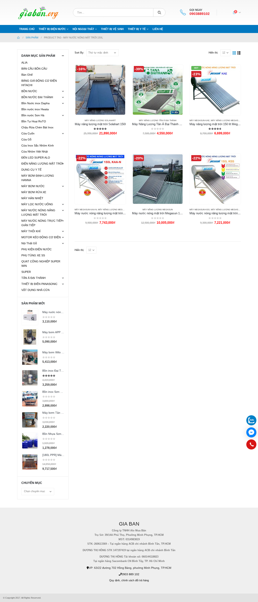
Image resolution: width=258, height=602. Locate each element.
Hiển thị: (213, 52)
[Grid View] (234, 53)
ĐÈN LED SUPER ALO (35, 157)
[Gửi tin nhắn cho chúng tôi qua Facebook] (251, 432)
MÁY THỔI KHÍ (31, 231)
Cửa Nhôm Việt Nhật (34, 151)
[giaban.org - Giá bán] (38, 12)
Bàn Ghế (27, 74)
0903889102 (199, 13)
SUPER (26, 271)
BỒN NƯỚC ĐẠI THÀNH (37, 97)
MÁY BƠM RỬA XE (33, 192)
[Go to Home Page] (18, 37)
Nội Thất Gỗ (29, 243)
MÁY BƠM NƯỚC (33, 186)
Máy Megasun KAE (199, 120)
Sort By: (79, 52)
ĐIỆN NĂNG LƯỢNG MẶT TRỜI (42, 163)
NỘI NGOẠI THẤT (83, 29)
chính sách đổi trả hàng (135, 580)
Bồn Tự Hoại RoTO (33, 121)
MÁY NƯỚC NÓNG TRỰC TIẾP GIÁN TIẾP (41, 223)
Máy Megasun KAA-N (86, 209)
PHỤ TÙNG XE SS (33, 255)
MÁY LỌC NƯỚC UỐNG (37, 204)
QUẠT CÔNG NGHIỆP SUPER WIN (40, 263)
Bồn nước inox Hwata (35, 109)
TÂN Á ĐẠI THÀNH (33, 277)
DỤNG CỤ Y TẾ (31, 169)
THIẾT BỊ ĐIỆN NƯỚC (52, 29)
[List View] (239, 53)
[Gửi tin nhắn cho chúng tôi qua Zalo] (251, 420)
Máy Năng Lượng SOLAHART (100, 120)
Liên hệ (158, 29)
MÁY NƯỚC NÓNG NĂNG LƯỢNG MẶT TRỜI (38, 212)
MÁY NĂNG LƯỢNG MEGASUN (226, 120)
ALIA (24, 62)
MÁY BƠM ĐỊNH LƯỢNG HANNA (37, 178)
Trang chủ (26, 29)
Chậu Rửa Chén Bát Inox (37, 127)
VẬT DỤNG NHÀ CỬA (35, 290)
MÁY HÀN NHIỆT (32, 198)
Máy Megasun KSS (199, 209)
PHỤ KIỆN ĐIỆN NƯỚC (36, 249)
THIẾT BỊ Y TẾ (137, 29)
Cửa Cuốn (27, 133)
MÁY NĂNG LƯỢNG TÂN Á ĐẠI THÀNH (157, 120)
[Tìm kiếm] (159, 12)
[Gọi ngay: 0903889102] (251, 445)
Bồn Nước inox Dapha (35, 103)
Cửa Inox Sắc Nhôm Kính (37, 145)
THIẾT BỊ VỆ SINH (112, 29)
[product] (29, 316)
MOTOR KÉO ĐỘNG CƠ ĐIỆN (41, 237)
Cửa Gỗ (26, 139)
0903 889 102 (130, 574)
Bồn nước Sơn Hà (32, 115)
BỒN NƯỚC (29, 91)
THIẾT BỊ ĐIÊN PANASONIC (39, 284)
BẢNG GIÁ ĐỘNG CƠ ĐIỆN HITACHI (39, 83)
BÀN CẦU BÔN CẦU (34, 68)
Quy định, (115, 580)
